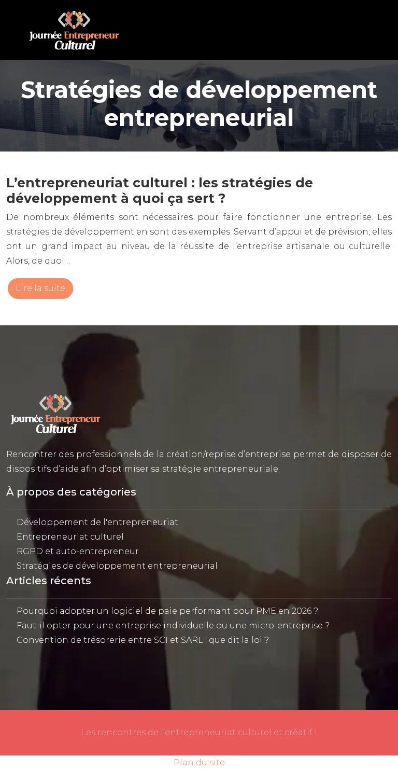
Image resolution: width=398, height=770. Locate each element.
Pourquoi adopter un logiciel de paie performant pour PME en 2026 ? (167, 611)
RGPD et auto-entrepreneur (78, 551)
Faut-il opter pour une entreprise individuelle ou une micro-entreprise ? (173, 625)
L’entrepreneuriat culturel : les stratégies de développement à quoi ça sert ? (159, 190)
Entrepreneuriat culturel (70, 537)
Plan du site (199, 762)
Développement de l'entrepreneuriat (97, 522)
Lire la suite (40, 288)
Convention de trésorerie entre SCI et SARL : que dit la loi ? (143, 640)
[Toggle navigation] (361, 30)
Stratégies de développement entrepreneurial (117, 566)
